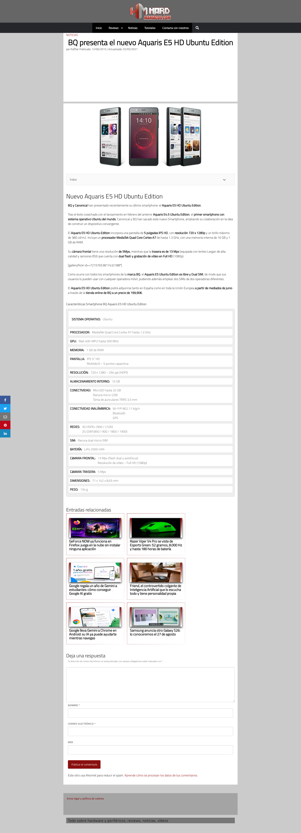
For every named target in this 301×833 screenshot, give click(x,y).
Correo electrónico (81, 723)
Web (70, 742)
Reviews (113, 28)
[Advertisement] (150, 77)
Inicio (99, 28)
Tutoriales (149, 28)
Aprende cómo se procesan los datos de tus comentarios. (161, 775)
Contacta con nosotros (175, 28)
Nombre (74, 705)
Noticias (132, 28)
